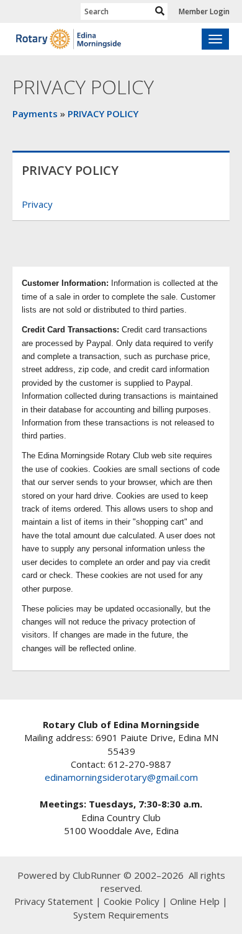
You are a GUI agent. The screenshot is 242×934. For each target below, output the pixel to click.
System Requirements (121, 915)
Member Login (204, 11)
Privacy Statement (53, 901)
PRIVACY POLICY (103, 113)
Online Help (195, 901)
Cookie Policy (131, 901)
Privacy (37, 204)
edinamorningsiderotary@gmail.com (121, 777)
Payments (35, 113)
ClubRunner (97, 875)
